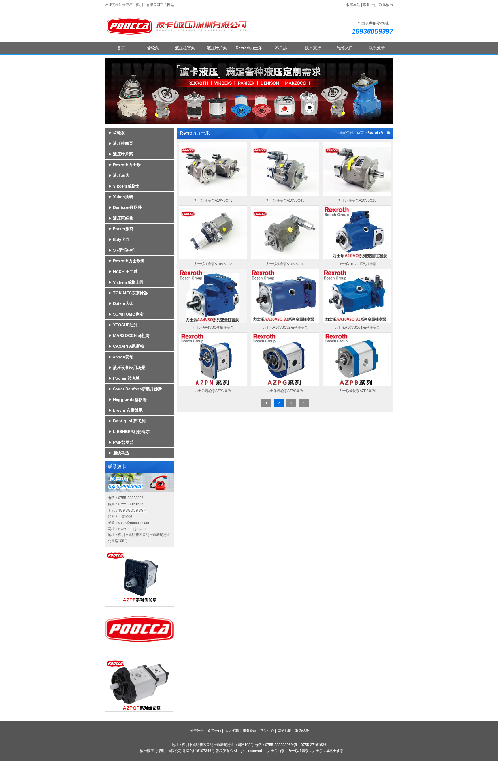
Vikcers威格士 (126, 186)
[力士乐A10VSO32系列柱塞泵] (285, 295)
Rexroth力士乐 (249, 48)
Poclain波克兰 (126, 378)
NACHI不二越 (125, 271)
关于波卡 (197, 731)
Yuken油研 (123, 196)
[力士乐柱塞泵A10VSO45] (285, 168)
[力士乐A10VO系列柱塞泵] (357, 231)
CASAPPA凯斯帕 (128, 346)
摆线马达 (121, 453)
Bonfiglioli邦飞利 (129, 421)
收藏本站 (353, 5)
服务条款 (249, 731)
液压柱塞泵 (185, 48)
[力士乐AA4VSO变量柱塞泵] (213, 295)
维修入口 (345, 48)
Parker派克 (123, 228)
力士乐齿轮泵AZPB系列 (357, 391)
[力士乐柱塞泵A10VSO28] (357, 168)
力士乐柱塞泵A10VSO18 (213, 264)
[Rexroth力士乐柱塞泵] (177, 25)
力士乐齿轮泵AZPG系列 (285, 391)
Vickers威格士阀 (128, 282)
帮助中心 (370, 5)
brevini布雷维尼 (128, 410)
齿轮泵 (153, 48)
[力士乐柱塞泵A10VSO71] (213, 168)
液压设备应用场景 (129, 367)
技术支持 (313, 48)
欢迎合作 (214, 731)
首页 (121, 48)
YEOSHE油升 (125, 325)
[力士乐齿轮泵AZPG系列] (285, 358)
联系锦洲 (302, 731)
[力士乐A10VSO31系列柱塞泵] (357, 295)
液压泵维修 (123, 218)
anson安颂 (123, 357)
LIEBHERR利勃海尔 (131, 431)
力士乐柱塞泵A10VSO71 (213, 200)
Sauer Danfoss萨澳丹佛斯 (137, 389)
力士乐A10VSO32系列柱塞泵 (285, 327)
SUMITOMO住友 (128, 314)
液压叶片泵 (217, 48)
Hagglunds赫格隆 (130, 399)
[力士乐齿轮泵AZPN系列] (213, 358)
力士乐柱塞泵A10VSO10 (285, 264)
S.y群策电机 (124, 250)
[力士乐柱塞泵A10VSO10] (285, 231)
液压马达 (121, 175)
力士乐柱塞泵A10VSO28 (357, 200)
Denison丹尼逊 (127, 207)
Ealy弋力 (121, 239)
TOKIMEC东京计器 (130, 292)
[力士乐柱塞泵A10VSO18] (213, 231)
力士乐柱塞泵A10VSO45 (285, 200)
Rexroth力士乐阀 (129, 260)
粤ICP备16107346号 (198, 751)
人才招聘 (232, 731)
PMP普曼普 (123, 442)
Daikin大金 (123, 303)
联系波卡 (386, 5)
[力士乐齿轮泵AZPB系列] (357, 358)
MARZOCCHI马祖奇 (131, 335)
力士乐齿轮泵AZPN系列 (213, 391)
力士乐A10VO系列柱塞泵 (357, 264)
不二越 (281, 48)
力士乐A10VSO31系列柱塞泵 (357, 327)
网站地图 (285, 731)
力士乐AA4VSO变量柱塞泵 (213, 327)
